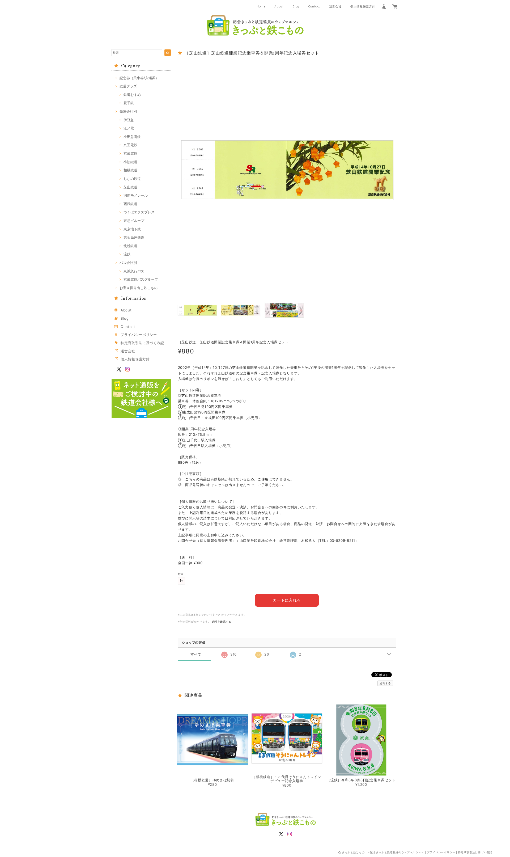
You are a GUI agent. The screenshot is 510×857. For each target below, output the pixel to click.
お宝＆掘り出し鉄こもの (139, 288)
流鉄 (127, 254)
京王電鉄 (130, 145)
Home (261, 6)
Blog (295, 6)
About (278, 6)
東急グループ (134, 220)
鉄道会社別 (128, 111)
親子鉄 (129, 103)
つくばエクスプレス (139, 212)
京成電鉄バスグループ (141, 279)
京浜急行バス (134, 271)
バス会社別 (128, 262)
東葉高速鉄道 (134, 237)
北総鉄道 (130, 246)
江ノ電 (129, 128)
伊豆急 (129, 120)
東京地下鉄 (132, 229)
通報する (385, 683)
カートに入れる (287, 600)
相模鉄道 (130, 170)
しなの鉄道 (132, 178)
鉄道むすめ (132, 94)
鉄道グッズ (128, 86)
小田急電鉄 (132, 136)
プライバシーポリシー (139, 334)
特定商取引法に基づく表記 (142, 343)
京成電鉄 (130, 153)
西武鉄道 (130, 204)
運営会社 (335, 6)
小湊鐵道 (130, 162)
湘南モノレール (136, 195)
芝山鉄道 (130, 187)
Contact (314, 6)
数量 (181, 574)
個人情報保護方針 (362, 6)
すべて (195, 654)
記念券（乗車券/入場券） (139, 78)
